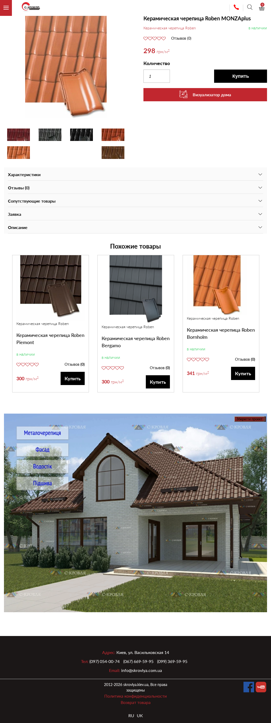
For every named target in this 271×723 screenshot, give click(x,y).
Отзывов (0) (181, 38)
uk (140, 715)
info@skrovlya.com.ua (141, 670)
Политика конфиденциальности (135, 695)
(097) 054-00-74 (104, 661)
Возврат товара (136, 702)
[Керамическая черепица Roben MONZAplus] (66, 67)
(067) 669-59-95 (138, 661)
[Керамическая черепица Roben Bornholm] (221, 285)
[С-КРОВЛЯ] (28, 8)
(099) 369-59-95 (172, 661)
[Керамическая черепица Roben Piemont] (50, 288)
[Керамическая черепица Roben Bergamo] (136, 289)
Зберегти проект (249, 419)
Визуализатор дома (212, 94)
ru (131, 715)
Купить (240, 76)
